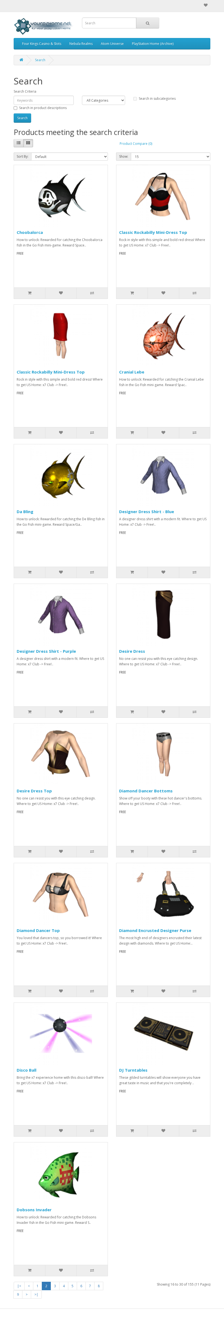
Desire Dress (132, 651)
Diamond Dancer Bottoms (146, 790)
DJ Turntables (133, 1070)
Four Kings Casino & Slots (41, 43)
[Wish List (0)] (206, 5)
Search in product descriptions (43, 107)
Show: (123, 156)
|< (19, 1286)
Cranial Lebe (131, 372)
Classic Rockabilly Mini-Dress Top (153, 232)
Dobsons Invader (34, 1209)
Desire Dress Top (34, 790)
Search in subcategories (157, 98)
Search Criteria (25, 91)
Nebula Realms (81, 43)
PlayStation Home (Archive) (152, 43)
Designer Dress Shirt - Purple (46, 651)
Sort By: (22, 156)
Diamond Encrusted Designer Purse (155, 930)
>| (36, 1294)
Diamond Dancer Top (38, 930)
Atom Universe (112, 43)
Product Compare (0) (136, 143)
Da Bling (25, 511)
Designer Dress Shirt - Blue (146, 511)
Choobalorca (30, 232)
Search (40, 60)
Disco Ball (26, 1070)
